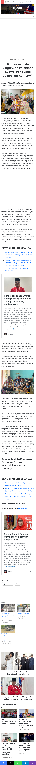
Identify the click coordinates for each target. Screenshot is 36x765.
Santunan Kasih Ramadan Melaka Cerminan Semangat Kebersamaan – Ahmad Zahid (18, 268)
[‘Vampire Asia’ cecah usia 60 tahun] (23, 608)
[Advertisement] (18, 37)
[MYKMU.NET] (18, 9)
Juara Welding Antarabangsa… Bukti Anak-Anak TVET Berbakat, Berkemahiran (25, 747)
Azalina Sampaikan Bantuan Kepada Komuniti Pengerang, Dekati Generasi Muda (18, 496)
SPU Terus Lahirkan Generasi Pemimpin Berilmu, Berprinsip (9, 722)
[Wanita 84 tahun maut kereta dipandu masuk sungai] (8, 629)
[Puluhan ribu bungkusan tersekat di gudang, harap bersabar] (8, 608)
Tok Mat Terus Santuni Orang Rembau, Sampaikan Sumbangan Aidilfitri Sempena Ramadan (19, 254)
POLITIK (24, 59)
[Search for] (33, 15)
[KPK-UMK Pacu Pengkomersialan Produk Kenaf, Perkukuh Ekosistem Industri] (26, 713)
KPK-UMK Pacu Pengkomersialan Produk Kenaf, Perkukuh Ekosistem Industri (26, 723)
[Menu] (3, 15)
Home (13, 59)
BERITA (18, 59)
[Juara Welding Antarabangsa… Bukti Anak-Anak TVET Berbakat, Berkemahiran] (26, 737)
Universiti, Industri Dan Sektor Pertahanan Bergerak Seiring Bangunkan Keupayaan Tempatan (8, 749)
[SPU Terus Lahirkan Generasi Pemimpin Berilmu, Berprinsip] (9, 713)
